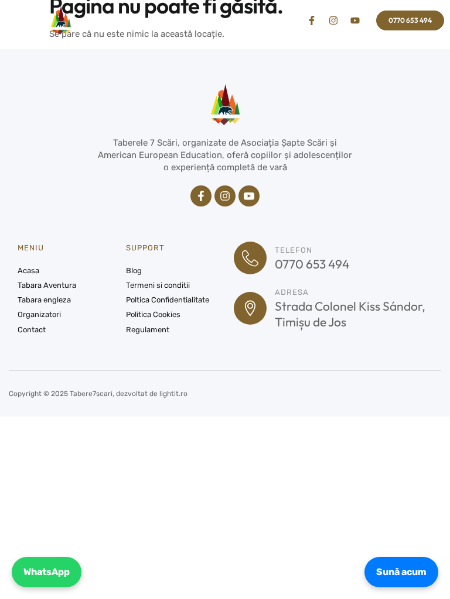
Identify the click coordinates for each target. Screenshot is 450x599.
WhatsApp (46, 571)
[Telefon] (250, 258)
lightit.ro (173, 394)
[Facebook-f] (311, 20)
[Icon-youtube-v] (249, 195)
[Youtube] (355, 20)
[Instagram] (333, 20)
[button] (25, 20)
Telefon (293, 250)
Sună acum (401, 571)
